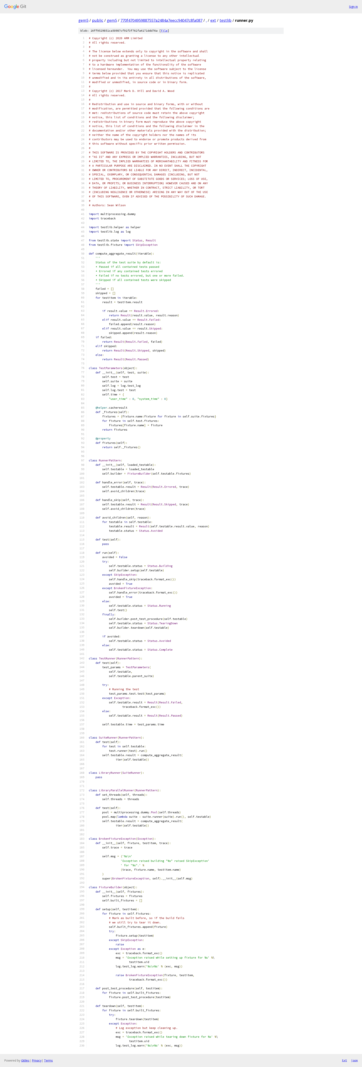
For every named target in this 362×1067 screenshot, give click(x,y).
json (354, 1060)
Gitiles (25, 1060)
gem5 (83, 20)
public (97, 20)
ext (213, 20)
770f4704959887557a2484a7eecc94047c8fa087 (161, 20)
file (164, 30)
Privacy (36, 1060)
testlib (225, 20)
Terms (48, 1060)
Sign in (353, 7)
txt (344, 1060)
